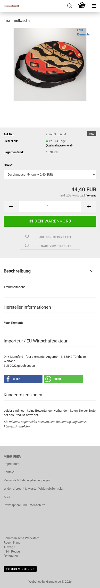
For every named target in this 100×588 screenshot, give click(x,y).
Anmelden (22, 426)
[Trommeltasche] (50, 64)
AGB (7, 497)
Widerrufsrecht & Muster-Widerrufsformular (34, 488)
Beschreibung (17, 270)
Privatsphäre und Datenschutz (24, 505)
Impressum (11, 464)
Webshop (35, 581)
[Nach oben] (86, 580)
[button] (11, 206)
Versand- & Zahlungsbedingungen (27, 480)
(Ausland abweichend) (59, 145)
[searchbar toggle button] (70, 6)
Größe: (8, 165)
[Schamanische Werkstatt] (9, 6)
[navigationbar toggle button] (94, 6)
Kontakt (9, 472)
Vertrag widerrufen (20, 569)
